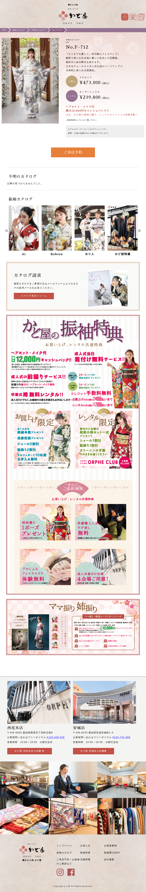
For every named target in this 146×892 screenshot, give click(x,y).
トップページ (64, 845)
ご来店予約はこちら (124, 17)
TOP (4, 30)
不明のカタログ (39, 30)
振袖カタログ (19, 30)
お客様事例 (110, 845)
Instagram (133, 17)
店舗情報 (85, 859)
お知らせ (85, 845)
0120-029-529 (56, 737)
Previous (6, 230)
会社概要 (109, 859)
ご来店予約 (73, 152)
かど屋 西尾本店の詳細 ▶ (29, 751)
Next (139, 230)
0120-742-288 (121, 737)
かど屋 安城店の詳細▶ (93, 751)
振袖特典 (85, 852)
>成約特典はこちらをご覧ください (81, 120)
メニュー (141, 17)
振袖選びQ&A (112, 852)
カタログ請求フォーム (34, 296)
